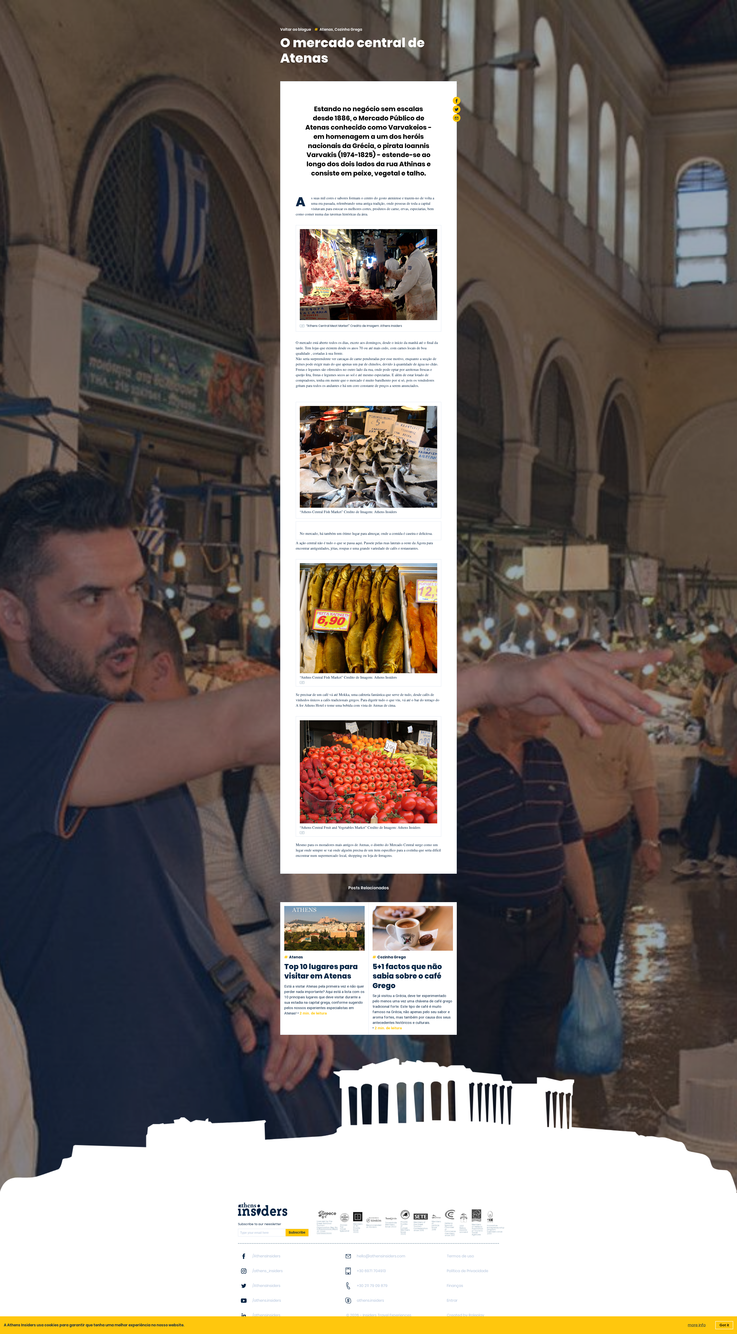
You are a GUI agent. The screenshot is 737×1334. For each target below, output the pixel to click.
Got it (724, 1325)
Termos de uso (460, 1256)
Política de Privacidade (467, 1271)
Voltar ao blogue (295, 29)
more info (697, 1325)
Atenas (326, 29)
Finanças (455, 1285)
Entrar (452, 1300)
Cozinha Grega (348, 29)
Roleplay (476, 1315)
